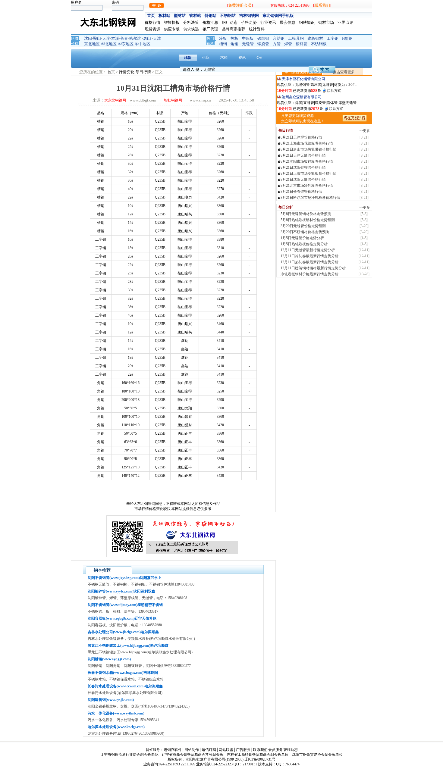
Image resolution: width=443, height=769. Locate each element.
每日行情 (143, 72)
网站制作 (191, 750)
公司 (260, 57)
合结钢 (278, 38)
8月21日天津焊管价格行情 (301, 137)
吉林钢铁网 (249, 15)
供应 (205, 57)
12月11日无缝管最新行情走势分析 (308, 250)
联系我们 (322, 5)
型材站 (180, 15)
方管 (277, 44)
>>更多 (364, 131)
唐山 (147, 38)
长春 (124, 38)
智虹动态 (290, 750)
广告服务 (243, 750)
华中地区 (142, 44)
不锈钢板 (319, 44)
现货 (187, 57)
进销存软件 (173, 750)
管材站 (195, 15)
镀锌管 (301, 44)
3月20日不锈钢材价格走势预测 (305, 232)
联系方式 (334, 91)
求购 (224, 57)
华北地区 (109, 44)
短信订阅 (209, 750)
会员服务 (275, 750)
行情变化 (127, 72)
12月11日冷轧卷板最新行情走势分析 (309, 256)
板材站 (164, 15)
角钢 (234, 44)
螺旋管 (263, 44)
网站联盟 (226, 750)
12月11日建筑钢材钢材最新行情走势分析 (313, 268)
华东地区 (126, 44)
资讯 (242, 57)
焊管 (288, 44)
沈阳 (88, 38)
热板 (234, 38)
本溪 (115, 38)
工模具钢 (296, 38)
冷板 (223, 38)
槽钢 (223, 44)
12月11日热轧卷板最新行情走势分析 (309, 262)
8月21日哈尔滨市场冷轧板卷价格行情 (310, 197)
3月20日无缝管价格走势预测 (303, 226)
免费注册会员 (240, 5)
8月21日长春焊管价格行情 (301, 191)
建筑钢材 (315, 38)
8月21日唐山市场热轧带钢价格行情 (309, 149)
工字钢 (332, 38)
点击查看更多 (344, 72)
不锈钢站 (228, 15)
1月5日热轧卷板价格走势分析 (304, 244)
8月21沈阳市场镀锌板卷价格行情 (307, 161)
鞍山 (97, 38)
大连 (106, 38)
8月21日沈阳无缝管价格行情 (303, 179)
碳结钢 (263, 38)
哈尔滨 (135, 38)
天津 (157, 38)
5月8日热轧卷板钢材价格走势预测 (308, 220)
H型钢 (347, 38)
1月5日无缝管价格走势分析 (302, 238)
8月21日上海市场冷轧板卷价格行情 (309, 173)
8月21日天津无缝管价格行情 (303, 155)
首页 (151, 15)
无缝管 (248, 44)
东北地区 (92, 44)
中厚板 (248, 38)
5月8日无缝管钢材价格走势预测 (306, 214)
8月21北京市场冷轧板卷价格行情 (307, 185)
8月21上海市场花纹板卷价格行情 (307, 143)
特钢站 (210, 15)
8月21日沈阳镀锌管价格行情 (303, 167)
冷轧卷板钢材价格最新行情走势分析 (309, 274)
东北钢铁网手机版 (278, 15)
